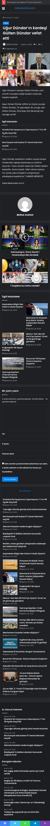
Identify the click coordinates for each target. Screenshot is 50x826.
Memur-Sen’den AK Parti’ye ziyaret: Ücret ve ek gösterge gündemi (36, 338)
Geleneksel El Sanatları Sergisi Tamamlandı (24, 651)
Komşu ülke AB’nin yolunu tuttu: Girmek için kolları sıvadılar (31, 623)
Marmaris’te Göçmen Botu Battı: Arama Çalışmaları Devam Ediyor (36, 322)
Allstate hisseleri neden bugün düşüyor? (22, 526)
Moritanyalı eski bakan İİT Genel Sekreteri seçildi (27, 2)
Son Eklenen (25, 491)
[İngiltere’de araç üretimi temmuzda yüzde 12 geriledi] (10, 643)
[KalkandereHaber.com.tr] (25, 8)
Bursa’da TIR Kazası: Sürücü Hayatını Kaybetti (36, 361)
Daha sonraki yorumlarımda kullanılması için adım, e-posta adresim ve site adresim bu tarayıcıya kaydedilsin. (25, 468)
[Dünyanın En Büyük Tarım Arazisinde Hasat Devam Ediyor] (10, 564)
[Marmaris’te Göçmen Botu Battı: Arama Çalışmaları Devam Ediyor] (37, 309)
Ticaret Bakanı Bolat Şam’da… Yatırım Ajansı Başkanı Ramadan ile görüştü (30, 677)
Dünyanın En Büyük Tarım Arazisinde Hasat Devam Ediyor (31, 563)
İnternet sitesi (8, 454)
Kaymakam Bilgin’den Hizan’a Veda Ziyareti (12, 305)
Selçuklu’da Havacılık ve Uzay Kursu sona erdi (25, 666)
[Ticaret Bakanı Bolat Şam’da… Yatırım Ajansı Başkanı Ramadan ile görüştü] (10, 677)
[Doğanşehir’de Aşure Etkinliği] (13, 339)
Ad (4, 434)
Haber (16, 17)
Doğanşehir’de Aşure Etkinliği (12, 348)
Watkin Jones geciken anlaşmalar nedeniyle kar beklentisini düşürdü (24, 545)
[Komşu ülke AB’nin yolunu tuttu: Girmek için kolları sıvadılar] (10, 623)
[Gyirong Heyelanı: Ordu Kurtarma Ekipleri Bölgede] (13, 363)
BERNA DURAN (12, 44)
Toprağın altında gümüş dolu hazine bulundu (25, 509)
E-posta (6, 444)
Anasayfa (8, 17)
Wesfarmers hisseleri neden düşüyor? (21, 632)
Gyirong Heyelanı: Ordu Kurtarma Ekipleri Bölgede (10, 375)
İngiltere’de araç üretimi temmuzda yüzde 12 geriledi (33, 641)
